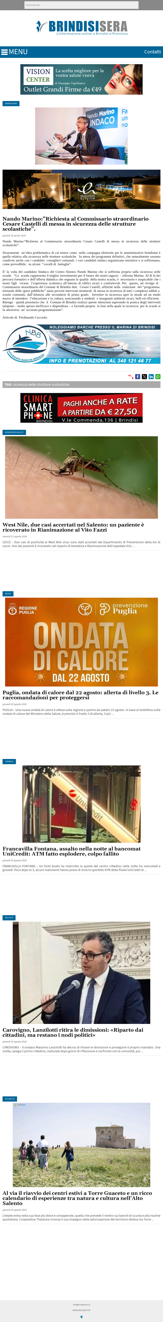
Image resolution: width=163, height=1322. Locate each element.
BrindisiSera (11, 103)
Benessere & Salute (14, 432)
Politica (9, 917)
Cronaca (9, 761)
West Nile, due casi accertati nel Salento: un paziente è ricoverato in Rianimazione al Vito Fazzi (73, 527)
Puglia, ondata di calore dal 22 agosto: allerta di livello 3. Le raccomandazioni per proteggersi (80, 695)
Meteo (8, 593)
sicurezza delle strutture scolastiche (41, 384)
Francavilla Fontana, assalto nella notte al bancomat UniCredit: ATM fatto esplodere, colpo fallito (72, 851)
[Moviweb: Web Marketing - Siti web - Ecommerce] (81, 1320)
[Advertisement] (81, 571)
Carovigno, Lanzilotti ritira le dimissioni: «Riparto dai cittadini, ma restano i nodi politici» (73, 1033)
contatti (152, 51)
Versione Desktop (81, 1310)
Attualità (10, 1099)
